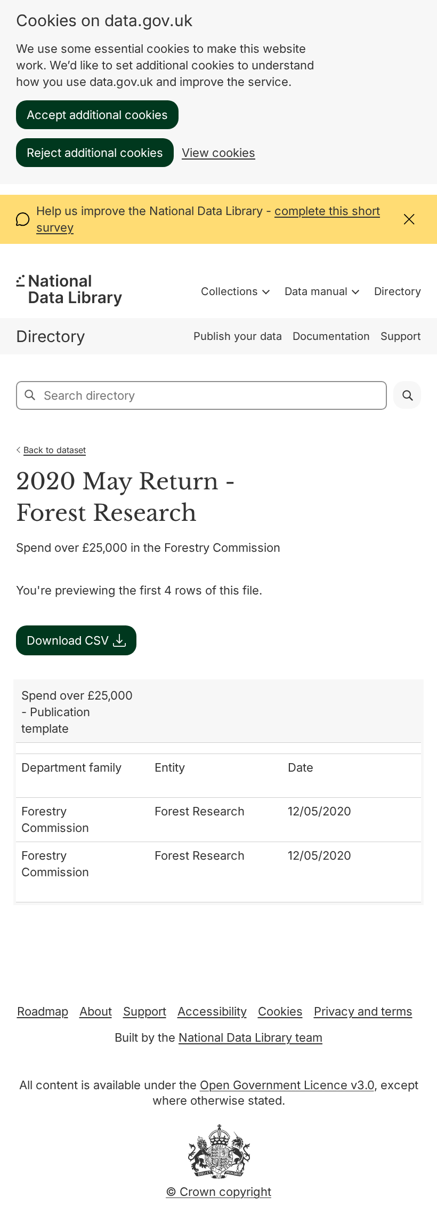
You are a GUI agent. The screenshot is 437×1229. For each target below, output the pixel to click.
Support (401, 336)
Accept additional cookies (97, 115)
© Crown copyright (218, 1192)
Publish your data (237, 336)
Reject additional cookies (95, 153)
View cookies (218, 153)
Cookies (280, 1011)
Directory (397, 291)
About (95, 1011)
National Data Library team (250, 1037)
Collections (229, 291)
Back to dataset (54, 450)
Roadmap (42, 1011)
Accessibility (212, 1011)
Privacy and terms (363, 1011)
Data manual (316, 291)
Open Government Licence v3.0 (287, 1085)
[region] (218, 792)
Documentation (331, 336)
